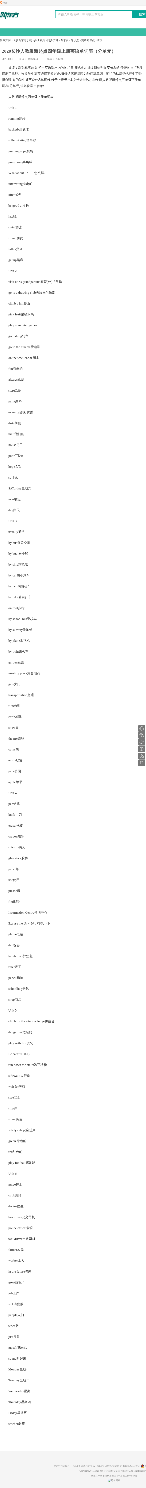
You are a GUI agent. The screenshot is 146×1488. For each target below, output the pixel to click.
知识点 (75, 40)
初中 (41, 67)
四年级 (64, 40)
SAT (11, 488)
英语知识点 (88, 40)
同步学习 (52, 40)
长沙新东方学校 (22, 40)
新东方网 (5, 40)
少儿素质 (39, 40)
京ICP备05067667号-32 (84, 1466)
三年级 (126, 80)
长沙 (5, 2)
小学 (92, 80)
